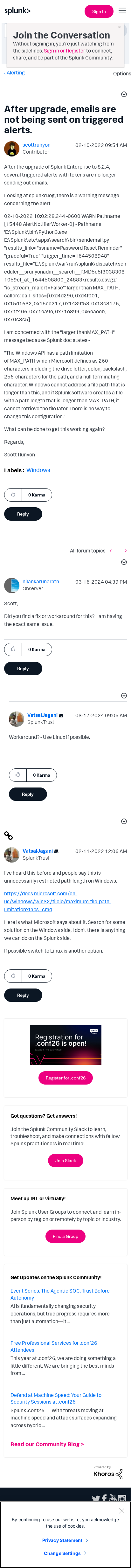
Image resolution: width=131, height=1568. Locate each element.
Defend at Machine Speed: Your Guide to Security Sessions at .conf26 (55, 1398)
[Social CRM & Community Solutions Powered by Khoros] (108, 1472)
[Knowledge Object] (124, 550)
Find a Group (65, 1236)
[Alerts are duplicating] (112, 550)
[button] (123, 95)
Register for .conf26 (66, 1077)
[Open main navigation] (122, 10)
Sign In (99, 11)
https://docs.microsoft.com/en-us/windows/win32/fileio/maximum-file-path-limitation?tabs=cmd (57, 901)
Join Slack (65, 1160)
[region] (65, 1534)
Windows (38, 470)
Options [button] (120, 73)
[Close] (121, 1511)
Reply (23, 514)
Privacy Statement (62, 1540)
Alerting (16, 72)
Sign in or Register (64, 50)
